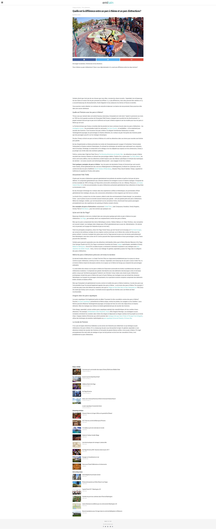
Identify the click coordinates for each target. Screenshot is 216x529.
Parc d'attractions (86, 7)
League (119, 244)
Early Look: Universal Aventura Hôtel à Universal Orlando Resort (99, 398)
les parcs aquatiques (84, 301)
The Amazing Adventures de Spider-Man (111, 154)
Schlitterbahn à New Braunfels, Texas (98, 311)
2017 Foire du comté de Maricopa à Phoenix (93, 420)
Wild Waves (85, 209)
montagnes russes (78, 128)
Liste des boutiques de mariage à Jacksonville (94, 442)
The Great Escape (136, 230)
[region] (108, 83)
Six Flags (83, 218)
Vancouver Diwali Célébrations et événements (94, 464)
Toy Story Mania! (135, 156)
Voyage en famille (77, 7)
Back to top (108, 521)
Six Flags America (87, 391)
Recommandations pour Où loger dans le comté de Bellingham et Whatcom (102, 511)
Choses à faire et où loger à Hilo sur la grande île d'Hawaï (97, 413)
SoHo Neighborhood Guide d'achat (91, 474)
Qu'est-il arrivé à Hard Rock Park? (91, 377)
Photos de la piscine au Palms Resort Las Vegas (95, 482)
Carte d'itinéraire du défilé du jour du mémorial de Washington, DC (99, 504)
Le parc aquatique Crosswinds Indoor (92, 406)
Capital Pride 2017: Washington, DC (91, 489)
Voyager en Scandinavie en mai (90, 457)
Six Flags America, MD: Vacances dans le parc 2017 (95, 449)
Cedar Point (108, 206)
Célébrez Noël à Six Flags (89, 384)
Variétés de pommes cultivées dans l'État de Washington (97, 496)
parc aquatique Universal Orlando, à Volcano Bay (118, 318)
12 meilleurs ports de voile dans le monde (93, 428)
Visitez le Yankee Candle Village (90, 435)
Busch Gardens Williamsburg (102, 169)
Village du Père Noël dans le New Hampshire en (122, 287)
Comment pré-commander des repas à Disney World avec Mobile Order (101, 369)
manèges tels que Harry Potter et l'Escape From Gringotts (125, 316)
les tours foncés (112, 128)
